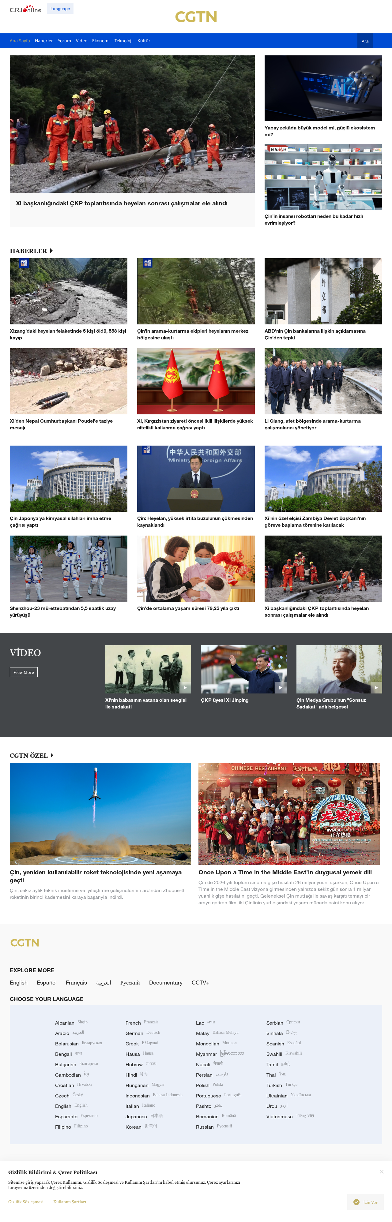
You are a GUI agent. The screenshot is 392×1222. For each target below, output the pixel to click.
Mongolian (216, 1044)
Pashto (209, 1106)
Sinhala (281, 1033)
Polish (209, 1085)
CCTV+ (200, 982)
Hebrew (141, 1064)
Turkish (281, 1085)
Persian (212, 1075)
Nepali (209, 1064)
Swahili (284, 1054)
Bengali (68, 1054)
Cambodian (72, 1075)
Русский (130, 982)
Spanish (283, 1044)
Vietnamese (290, 1116)
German (143, 1033)
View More (23, 672)
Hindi (137, 1075)
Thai (276, 1075)
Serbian (283, 1023)
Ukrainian (288, 1096)
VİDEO (25, 652)
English (19, 982)
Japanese (144, 1116)
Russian (214, 1127)
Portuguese (218, 1096)
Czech (69, 1096)
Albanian (71, 1023)
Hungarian (145, 1085)
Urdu (277, 1106)
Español (47, 982)
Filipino (71, 1127)
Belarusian (78, 1044)
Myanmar (220, 1054)
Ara (365, 41)
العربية (103, 982)
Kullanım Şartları (69, 1201)
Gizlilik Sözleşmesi (25, 1201)
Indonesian (154, 1096)
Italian (140, 1106)
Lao (205, 1023)
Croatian (73, 1085)
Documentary (166, 982)
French (142, 1023)
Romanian (216, 1116)
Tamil (278, 1064)
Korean (141, 1127)
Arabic (69, 1033)
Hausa (139, 1054)
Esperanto (76, 1116)
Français (76, 982)
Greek (142, 1044)
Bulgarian (76, 1064)
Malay (217, 1033)
